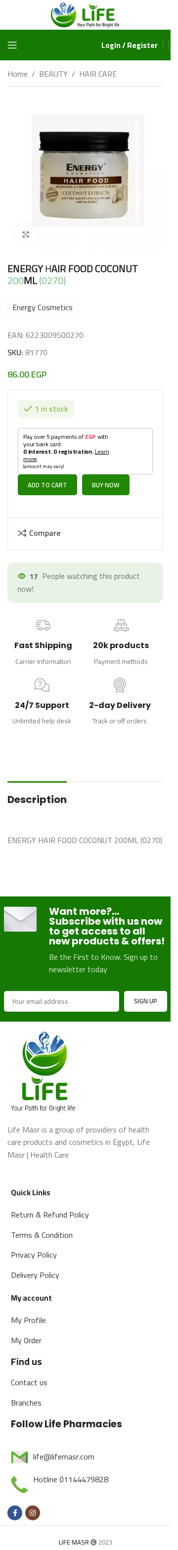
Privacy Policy (34, 1247)
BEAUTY (53, 74)
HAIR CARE (98, 74)
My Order (26, 1332)
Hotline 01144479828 (70, 1471)
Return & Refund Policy (50, 1207)
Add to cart (47, 477)
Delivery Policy (35, 1267)
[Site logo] (85, 13)
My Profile (28, 1312)
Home (17, 74)
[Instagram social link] (32, 1505)
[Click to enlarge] (26, 234)
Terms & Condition (42, 1227)
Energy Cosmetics (42, 307)
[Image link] (44, 1062)
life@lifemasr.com (63, 1449)
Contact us (29, 1374)
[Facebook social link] (14, 1505)
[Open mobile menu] (12, 45)
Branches (26, 1395)
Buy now (106, 477)
